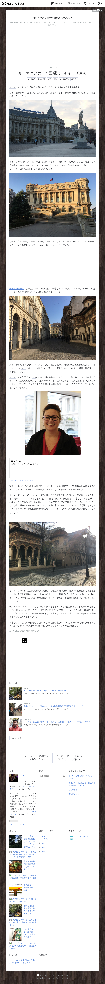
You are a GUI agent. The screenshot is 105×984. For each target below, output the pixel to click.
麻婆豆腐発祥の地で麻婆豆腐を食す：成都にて (29, 865)
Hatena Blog (49, 978)
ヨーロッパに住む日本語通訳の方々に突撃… (69, 758)
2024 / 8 (46, 839)
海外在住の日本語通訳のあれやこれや (52, 17)
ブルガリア (39, 495)
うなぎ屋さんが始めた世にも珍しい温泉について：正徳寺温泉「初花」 (29, 842)
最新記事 (13, 831)
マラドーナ (62, 92)
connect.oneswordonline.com (21, 481)
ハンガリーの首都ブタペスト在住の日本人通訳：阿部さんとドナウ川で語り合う (58, 722)
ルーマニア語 (64, 79)
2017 (43, 847)
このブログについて (17, 824)
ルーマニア (31, 79)
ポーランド (68, 610)
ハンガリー (27, 495)
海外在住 (74, 79)
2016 (43, 852)
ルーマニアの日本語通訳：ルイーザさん (52, 73)
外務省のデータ (16, 288)
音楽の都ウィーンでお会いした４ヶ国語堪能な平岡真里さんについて (53, 706)
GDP (78, 288)
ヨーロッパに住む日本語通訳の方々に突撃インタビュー (22, 961)
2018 (43, 843)
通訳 (49, 79)
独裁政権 (26, 245)
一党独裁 (52, 590)
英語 (55, 79)
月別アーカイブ (46, 831)
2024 (43, 836)
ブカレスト (41, 79)
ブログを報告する (62, 978)
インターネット (82, 836)
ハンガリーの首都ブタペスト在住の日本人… (36, 758)
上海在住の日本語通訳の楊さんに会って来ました (45, 690)
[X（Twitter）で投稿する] (24, 640)
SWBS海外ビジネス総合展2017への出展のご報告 (30, 933)
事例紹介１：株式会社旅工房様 (29, 887)
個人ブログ (73, 790)
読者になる (97, 10)
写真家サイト (74, 794)
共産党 (27, 509)
